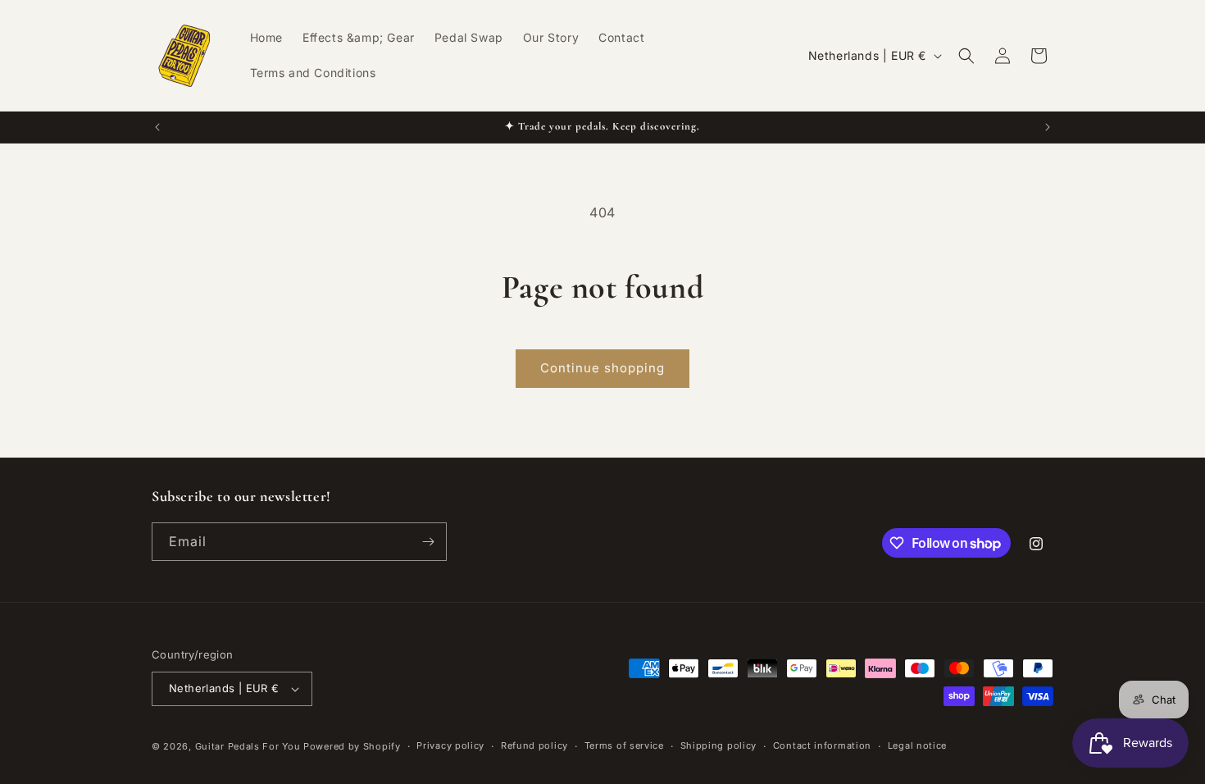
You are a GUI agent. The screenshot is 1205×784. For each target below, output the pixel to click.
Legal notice (917, 745)
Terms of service (624, 745)
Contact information (822, 745)
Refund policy (534, 745)
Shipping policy (718, 745)
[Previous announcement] (157, 127)
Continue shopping (602, 368)
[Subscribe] (428, 541)
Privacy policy (450, 745)
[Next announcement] (1048, 127)
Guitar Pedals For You (248, 746)
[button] (966, 56)
